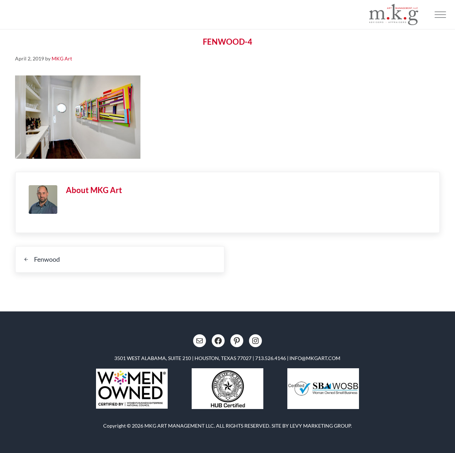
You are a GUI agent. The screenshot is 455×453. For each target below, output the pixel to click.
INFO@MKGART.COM (314, 358)
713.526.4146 (270, 358)
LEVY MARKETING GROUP (320, 426)
